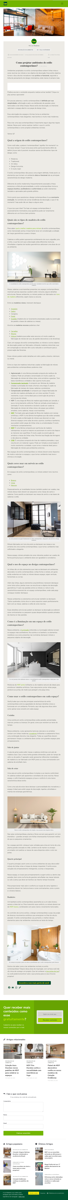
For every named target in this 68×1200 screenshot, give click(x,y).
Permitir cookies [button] (34, 1193)
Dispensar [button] (42, 1193)
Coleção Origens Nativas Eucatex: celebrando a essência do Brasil (21, 1154)
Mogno (13, 334)
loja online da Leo (52, 971)
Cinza (13, 483)
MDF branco (14, 907)
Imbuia (13, 336)
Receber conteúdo (50, 1020)
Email (5, 1123)
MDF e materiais (49, 1149)
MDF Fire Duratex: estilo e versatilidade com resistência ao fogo (33, 1070)
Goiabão (14, 319)
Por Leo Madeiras (34, 46)
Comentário (7, 1101)
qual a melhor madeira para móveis (28, 228)
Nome (5, 1115)
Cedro (13, 311)
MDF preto (21, 685)
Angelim (14, 309)
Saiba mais (22, 1197)
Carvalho (14, 331)
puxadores (33, 733)
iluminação (25, 630)
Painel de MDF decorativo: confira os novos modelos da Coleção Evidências (54, 1071)
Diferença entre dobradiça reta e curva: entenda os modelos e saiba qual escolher (54, 1180)
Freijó (13, 316)
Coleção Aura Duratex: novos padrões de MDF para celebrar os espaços (12, 1070)
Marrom (14, 485)
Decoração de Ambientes (25, 50)
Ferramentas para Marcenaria (18, 1163)
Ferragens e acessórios (52, 1174)
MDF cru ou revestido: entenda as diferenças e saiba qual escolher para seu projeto (53, 1155)
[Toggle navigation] (62, 3)
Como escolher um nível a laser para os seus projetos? (21, 1168)
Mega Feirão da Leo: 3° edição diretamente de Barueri (52, 1166)
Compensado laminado (19, 383)
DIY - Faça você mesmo (43, 50)
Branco (13, 480)
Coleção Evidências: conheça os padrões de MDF (21, 1181)
